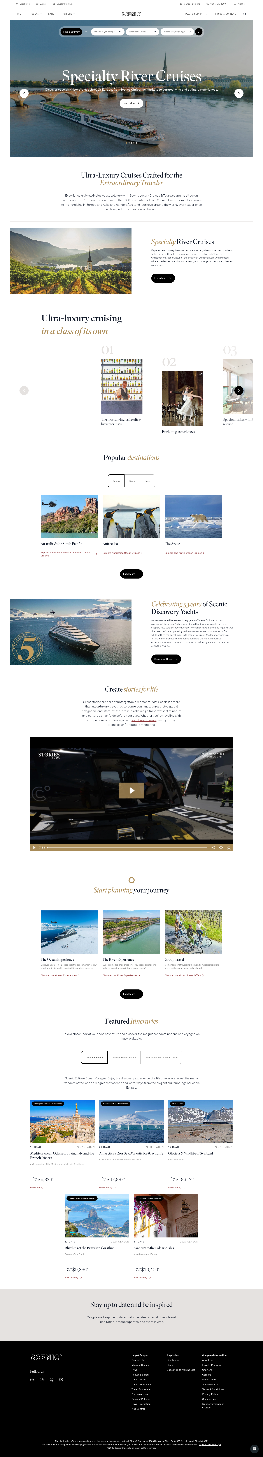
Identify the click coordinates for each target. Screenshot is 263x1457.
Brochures (25, 4)
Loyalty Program (64, 4)
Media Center (209, 1379)
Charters (207, 1369)
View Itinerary (37, 1187)
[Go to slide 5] (136, 143)
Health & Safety (140, 1374)
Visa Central (138, 1408)
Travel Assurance (141, 1389)
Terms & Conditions (213, 1389)
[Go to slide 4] (134, 143)
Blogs (170, 1365)
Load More (129, 573)
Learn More (129, 103)
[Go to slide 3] (131, 143)
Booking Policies (141, 1399)
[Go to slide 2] (129, 143)
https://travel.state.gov (210, 1444)
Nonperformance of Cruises (213, 1405)
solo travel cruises (144, 720)
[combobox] (142, 31)
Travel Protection (141, 1404)
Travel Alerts (139, 1379)
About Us (207, 1360)
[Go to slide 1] (126, 143)
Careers (206, 1374)
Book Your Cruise (163, 659)
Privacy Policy (210, 1394)
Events (43, 4)
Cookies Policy (210, 1399)
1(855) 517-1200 (218, 4)
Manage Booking (192, 4)
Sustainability (210, 1384)
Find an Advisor (140, 1394)
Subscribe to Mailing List (181, 1369)
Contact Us (138, 1360)
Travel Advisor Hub (142, 1384)
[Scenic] (132, 14)
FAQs (134, 1369)
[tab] (116, 480)
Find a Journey (71, 31)
